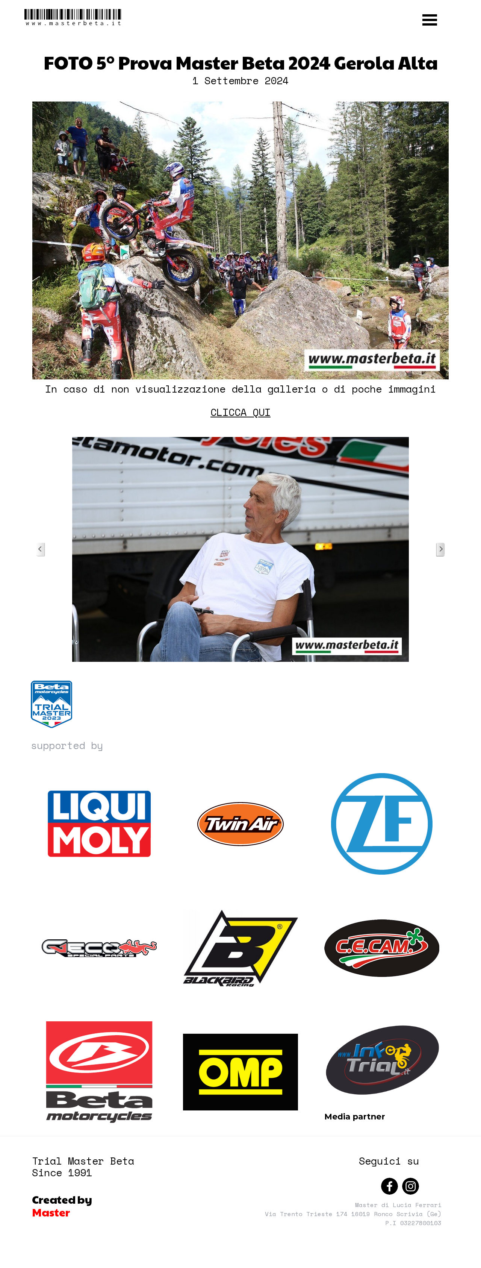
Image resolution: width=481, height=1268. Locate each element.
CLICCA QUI (240, 412)
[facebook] (389, 1186)
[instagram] (410, 1186)
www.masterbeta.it (73, 18)
